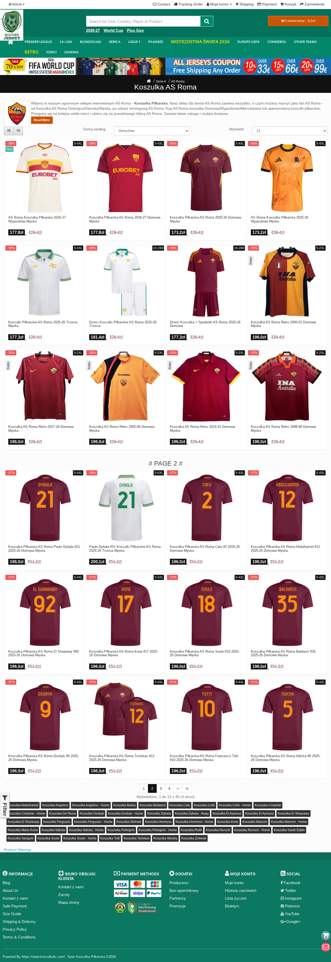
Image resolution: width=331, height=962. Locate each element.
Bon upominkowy (184, 890)
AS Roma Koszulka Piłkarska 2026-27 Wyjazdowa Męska (37, 219)
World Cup (113, 30)
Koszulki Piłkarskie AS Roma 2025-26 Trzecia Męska (42, 324)
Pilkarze (155, 41)
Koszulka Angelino (55, 805)
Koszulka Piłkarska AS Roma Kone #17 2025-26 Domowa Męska (123, 653)
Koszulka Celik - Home (235, 805)
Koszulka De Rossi (62, 813)
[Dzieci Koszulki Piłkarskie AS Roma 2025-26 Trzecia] (125, 282)
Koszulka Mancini (254, 822)
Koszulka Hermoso (158, 822)
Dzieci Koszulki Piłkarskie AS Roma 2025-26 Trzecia (122, 324)
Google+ (293, 921)
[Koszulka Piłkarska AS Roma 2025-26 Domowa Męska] (206, 177)
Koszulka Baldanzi (153, 805)
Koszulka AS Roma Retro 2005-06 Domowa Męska (121, 428)
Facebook (292, 883)
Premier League (38, 41)
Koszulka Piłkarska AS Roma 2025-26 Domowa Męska (205, 219)
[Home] (149, 81)
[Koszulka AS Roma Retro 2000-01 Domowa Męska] (287, 282)
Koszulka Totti (110, 838)
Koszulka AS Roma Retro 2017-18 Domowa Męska (40, 428)
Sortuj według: (95, 129)
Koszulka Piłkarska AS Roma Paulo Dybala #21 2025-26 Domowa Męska (44, 548)
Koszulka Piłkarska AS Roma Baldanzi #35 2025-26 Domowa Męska (283, 653)
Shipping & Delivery (19, 921)
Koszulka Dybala (159, 813)
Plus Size (135, 30)
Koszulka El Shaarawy (293, 813)
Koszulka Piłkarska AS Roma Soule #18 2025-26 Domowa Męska (204, 653)
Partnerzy (177, 898)
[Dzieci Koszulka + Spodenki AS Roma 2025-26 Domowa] (206, 282)
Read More (42, 120)
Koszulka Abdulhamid (23, 805)
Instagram (293, 898)
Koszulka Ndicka (53, 830)
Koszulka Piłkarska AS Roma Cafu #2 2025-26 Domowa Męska (205, 548)
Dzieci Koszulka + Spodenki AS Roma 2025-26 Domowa (205, 324)
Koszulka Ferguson (56, 822)
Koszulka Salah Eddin (289, 830)
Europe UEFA (248, 41)
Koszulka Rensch (218, 830)
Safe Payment (15, 906)
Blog (6, 883)
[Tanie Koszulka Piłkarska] (10, 43)
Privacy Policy (15, 929)
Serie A (115, 41)
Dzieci (51, 52)
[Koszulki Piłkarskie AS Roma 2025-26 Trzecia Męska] (44, 282)
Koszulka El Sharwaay (23, 822)
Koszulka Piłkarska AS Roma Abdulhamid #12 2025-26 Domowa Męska (285, 548)
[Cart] (325, 935)
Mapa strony (68, 902)
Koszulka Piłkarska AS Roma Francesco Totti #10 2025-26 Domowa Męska (204, 758)
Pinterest (292, 906)
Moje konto (234, 883)
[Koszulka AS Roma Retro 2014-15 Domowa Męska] (206, 387)
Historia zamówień (240, 890)
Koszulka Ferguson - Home (93, 822)
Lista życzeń (235, 898)
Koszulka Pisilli (191, 830)
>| (187, 788)
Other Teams (305, 41)
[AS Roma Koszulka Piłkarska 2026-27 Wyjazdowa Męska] (44, 177)
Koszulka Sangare (21, 838)
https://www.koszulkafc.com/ (43, 957)
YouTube (292, 914)
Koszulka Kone (227, 822)
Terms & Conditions (19, 937)
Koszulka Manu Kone (23, 830)
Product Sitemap (17, 850)
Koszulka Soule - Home (79, 838)
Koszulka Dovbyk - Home (125, 813)
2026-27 (93, 30)
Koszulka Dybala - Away (192, 813)
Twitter (290, 890)
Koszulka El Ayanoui (227, 813)
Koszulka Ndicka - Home (86, 830)
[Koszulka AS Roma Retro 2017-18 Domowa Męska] (44, 387)
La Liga (66, 41)
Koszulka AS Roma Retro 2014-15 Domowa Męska (202, 428)
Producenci (179, 883)
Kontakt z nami (15, 898)
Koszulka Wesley (165, 838)
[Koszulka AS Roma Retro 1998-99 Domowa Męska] (287, 387)
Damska (71, 52)
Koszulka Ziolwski (193, 838)
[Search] (206, 21)
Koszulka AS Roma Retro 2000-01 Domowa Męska (283, 324)
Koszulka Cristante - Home (26, 813)
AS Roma (178, 81)
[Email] (325, 947)
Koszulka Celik (204, 805)
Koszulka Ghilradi (128, 822)
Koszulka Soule (48, 838)
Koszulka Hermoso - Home (194, 822)
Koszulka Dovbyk (92, 813)
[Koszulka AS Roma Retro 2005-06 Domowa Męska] (125, 387)
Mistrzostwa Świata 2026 (200, 41)
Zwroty (64, 894)
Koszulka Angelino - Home (90, 805)
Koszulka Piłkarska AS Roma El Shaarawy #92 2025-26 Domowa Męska (43, 653)
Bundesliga (90, 41)
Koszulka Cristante (268, 805)
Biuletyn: (232, 906)
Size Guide (12, 914)
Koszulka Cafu (180, 805)
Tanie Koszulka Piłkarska (86, 957)
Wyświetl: (236, 129)
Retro (32, 52)
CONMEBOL (276, 41)
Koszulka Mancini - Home (289, 822)
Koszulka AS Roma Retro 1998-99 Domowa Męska (283, 428)
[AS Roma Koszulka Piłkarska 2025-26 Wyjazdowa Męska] (287, 177)
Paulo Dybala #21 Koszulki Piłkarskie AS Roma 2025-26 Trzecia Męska (125, 548)
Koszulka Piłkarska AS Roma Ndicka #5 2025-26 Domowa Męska (285, 758)
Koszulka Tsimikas (136, 838)
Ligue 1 (134, 41)
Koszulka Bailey (124, 805)
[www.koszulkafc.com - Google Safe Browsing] (142, 906)
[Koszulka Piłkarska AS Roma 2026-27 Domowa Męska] (125, 177)
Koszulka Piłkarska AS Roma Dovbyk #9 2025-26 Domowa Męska (43, 758)
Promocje (177, 906)
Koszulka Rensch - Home (252, 830)
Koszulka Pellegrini (121, 830)
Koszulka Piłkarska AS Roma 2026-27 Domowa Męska (124, 219)
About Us (10, 890)
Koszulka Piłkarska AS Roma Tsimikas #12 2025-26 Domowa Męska (121, 758)
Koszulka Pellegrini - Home (158, 830)
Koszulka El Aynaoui (259, 813)
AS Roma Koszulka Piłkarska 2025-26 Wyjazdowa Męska (279, 219)
